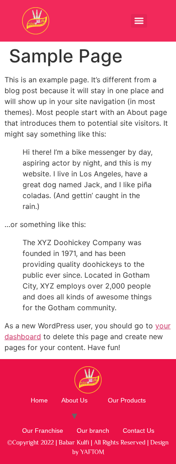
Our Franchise (42, 430)
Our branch (93, 430)
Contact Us (138, 430)
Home (39, 400)
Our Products (127, 400)
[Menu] (139, 21)
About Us (74, 400)
